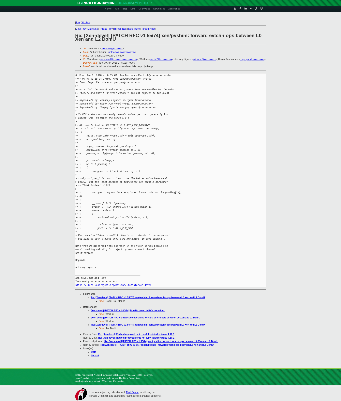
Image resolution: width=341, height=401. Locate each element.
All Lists (86, 22)
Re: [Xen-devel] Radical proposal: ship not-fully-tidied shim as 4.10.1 (136, 334)
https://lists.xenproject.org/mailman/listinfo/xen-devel (113, 285)
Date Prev (81, 28)
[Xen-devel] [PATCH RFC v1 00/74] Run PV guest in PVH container (128, 310)
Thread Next (120, 28)
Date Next (93, 28)
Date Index (134, 28)
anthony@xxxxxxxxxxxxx (122, 52)
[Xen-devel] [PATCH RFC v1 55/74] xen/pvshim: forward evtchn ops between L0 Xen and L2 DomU (145, 317)
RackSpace (132, 392)
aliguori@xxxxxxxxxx (204, 59)
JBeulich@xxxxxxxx (112, 48)
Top (78, 22)
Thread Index (148, 28)
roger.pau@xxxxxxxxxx (252, 59)
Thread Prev (106, 28)
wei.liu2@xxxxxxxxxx (161, 59)
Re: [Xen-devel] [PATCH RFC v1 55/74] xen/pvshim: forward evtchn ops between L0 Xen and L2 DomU (148, 297)
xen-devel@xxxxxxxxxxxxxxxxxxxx (118, 59)
